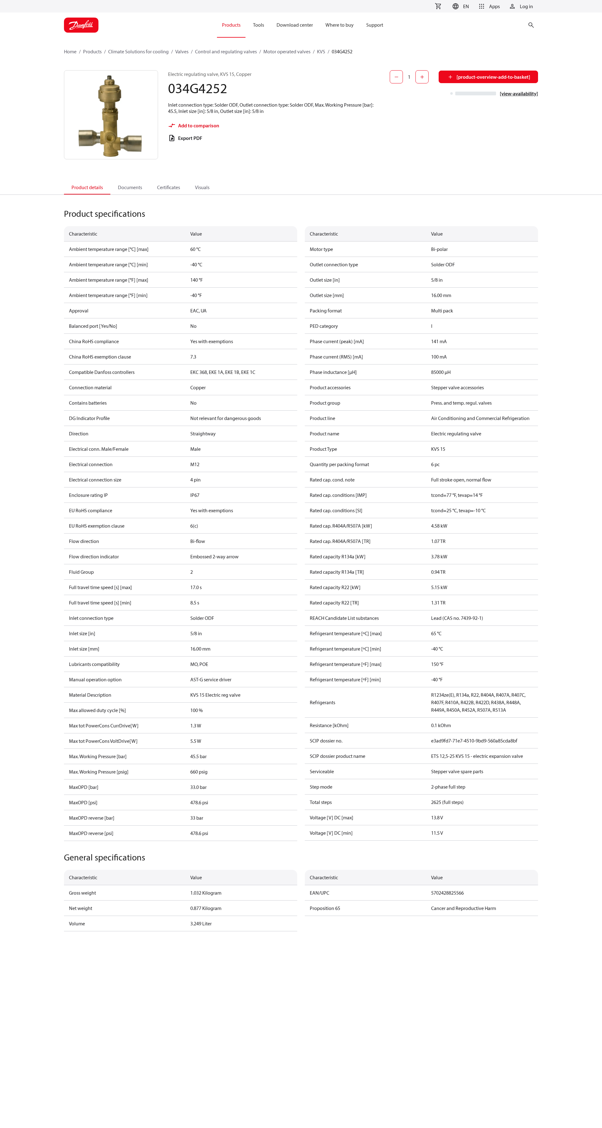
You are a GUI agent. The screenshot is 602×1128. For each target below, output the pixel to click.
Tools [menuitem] (258, 25)
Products (92, 51)
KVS (321, 51)
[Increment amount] (422, 76)
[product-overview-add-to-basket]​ (493, 77)
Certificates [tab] (168, 187)
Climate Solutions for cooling (138, 51)
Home (70, 51)
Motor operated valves (286, 51)
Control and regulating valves (226, 51)
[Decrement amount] (396, 76)
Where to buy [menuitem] (339, 25)
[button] (460, 6)
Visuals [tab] (202, 187)
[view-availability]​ (519, 93)
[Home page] (81, 25)
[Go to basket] (438, 6)
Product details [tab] (87, 187)
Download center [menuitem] (295, 25)
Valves (181, 51)
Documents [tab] (130, 187)
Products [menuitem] (231, 25)
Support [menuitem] (374, 25)
